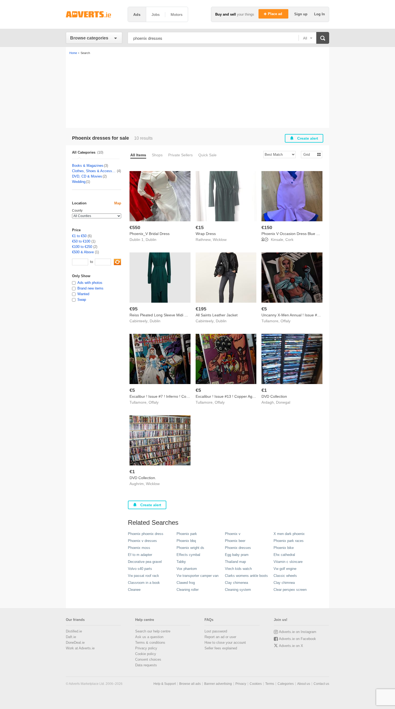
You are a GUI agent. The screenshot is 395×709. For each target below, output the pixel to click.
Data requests (146, 665)
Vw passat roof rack (143, 576)
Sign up (301, 14)
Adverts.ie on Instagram (297, 632)
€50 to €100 (81, 241)
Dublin (151, 239)
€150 (266, 227)
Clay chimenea (236, 583)
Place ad (275, 14)
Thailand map (235, 562)
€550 (135, 227)
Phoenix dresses (238, 548)
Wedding (78, 182)
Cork (289, 239)
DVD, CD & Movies (87, 176)
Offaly (285, 321)
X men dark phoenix (289, 534)
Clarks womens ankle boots (246, 576)
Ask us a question (149, 637)
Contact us (321, 684)
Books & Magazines (87, 166)
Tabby (181, 562)
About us (303, 684)
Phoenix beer (235, 541)
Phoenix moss (139, 548)
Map (117, 203)
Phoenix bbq (186, 541)
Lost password (215, 631)
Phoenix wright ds (190, 548)
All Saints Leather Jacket (217, 315)
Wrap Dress (206, 233)
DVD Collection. (143, 478)
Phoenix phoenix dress (145, 534)
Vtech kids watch (238, 569)
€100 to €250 (82, 247)
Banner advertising (218, 684)
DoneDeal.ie (75, 643)
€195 (201, 309)
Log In (319, 14)
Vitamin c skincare (288, 562)
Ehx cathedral (284, 555)
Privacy (240, 684)
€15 (200, 227)
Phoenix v (232, 534)
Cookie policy (145, 654)
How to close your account (225, 643)
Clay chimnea (284, 583)
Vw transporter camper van (197, 576)
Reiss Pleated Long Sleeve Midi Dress (162, 315)
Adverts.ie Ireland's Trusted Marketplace (94, 14)
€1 (264, 390)
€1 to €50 (79, 236)
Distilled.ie (74, 631)
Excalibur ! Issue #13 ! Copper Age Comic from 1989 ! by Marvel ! (251, 396)
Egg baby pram (237, 555)
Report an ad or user (220, 637)
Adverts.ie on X (291, 646)
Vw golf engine (285, 569)
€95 (134, 309)
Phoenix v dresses (142, 541)
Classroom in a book (144, 583)
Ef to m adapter (140, 555)
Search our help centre (152, 631)
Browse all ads (190, 684)
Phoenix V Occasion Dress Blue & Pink (294, 233)
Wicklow (220, 239)
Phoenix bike (284, 548)
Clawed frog (186, 583)
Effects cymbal (188, 555)
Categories (286, 684)
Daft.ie (71, 637)
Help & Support (164, 684)
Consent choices (148, 659)
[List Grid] (309, 154)
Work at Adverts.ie (80, 648)
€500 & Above (83, 252)
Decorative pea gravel (145, 562)
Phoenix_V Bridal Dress (150, 233)
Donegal (283, 402)
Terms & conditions (150, 643)
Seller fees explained (220, 648)
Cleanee (134, 590)
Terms (269, 684)
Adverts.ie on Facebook (297, 639)
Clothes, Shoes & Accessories (94, 171)
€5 (264, 309)
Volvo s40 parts (140, 569)
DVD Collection (274, 396)
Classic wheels (285, 576)
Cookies (256, 684)
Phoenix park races (289, 541)
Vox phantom (187, 569)
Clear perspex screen (290, 590)
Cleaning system (238, 590)
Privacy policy (146, 648)
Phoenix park (187, 534)
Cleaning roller (188, 590)
